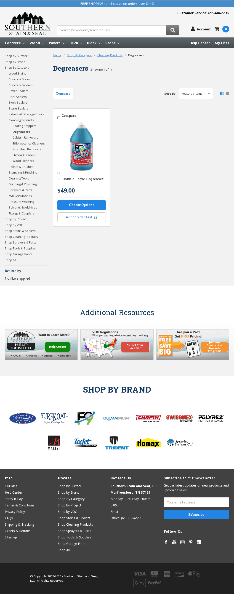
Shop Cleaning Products (21, 237)
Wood (35, 42)
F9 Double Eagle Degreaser (80, 179)
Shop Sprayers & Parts (20, 242)
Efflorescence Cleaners (29, 143)
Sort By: (170, 93)
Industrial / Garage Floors (26, 114)
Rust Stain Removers (27, 149)
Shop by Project (16, 219)
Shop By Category (17, 67)
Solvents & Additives (23, 207)
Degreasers (21, 132)
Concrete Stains (20, 79)
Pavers (55, 42)
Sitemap (11, 537)
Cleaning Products (21, 120)
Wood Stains (17, 73)
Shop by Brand (15, 62)
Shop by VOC (14, 225)
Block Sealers (18, 102)
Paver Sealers (18, 91)
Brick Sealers (18, 97)
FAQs (9, 518)
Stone (111, 42)
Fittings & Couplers (21, 213)
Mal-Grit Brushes (20, 196)
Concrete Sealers (21, 85)
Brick (74, 42)
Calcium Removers (25, 137)
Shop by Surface (16, 56)
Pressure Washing (21, 202)
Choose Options (81, 205)
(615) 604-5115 (132, 518)
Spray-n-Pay (14, 499)
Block (92, 42)
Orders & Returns (18, 531)
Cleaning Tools (19, 178)
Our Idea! (11, 486)
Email (115, 511)
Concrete (13, 42)
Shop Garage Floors (18, 254)
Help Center (199, 42)
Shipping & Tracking (19, 524)
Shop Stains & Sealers (20, 231)
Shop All (10, 260)
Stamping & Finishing (23, 172)
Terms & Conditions (20, 505)
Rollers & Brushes (21, 167)
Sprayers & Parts (20, 190)
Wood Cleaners (23, 161)
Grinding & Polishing (23, 184)
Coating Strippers (25, 126)
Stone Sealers (18, 108)
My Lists (222, 42)
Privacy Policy (15, 511)
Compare (63, 93)
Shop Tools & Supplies (20, 248)
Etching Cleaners (24, 155)
